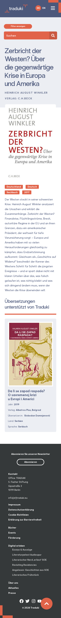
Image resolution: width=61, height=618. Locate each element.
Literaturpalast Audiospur (27, 554)
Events (12, 532)
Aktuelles (13, 588)
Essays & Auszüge (22, 549)
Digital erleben (16, 545)
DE (38, 8)
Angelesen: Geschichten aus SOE (30, 570)
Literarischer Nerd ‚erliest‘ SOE (29, 559)
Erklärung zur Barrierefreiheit (25, 519)
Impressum (14, 504)
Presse (12, 593)
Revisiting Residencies (24, 564)
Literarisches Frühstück (25, 574)
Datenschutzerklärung (21, 509)
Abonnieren (30, 462)
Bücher (12, 527)
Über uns (13, 582)
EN (43, 8)
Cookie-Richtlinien (18, 514)
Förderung (14, 537)
